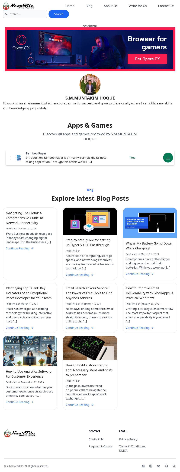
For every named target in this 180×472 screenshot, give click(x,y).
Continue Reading (18, 248)
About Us (111, 6)
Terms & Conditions (132, 446)
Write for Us (138, 6)
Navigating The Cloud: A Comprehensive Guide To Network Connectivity (24, 218)
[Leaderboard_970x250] (90, 49)
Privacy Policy (128, 439)
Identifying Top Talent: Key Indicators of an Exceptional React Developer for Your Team (29, 293)
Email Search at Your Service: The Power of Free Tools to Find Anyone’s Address (89, 293)
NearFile (18, 466)
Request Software (100, 446)
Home (69, 6)
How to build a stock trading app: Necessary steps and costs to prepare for (89, 370)
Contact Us (166, 6)
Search (58, 14)
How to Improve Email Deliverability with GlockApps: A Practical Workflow (149, 293)
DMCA (123, 451)
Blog (89, 6)
